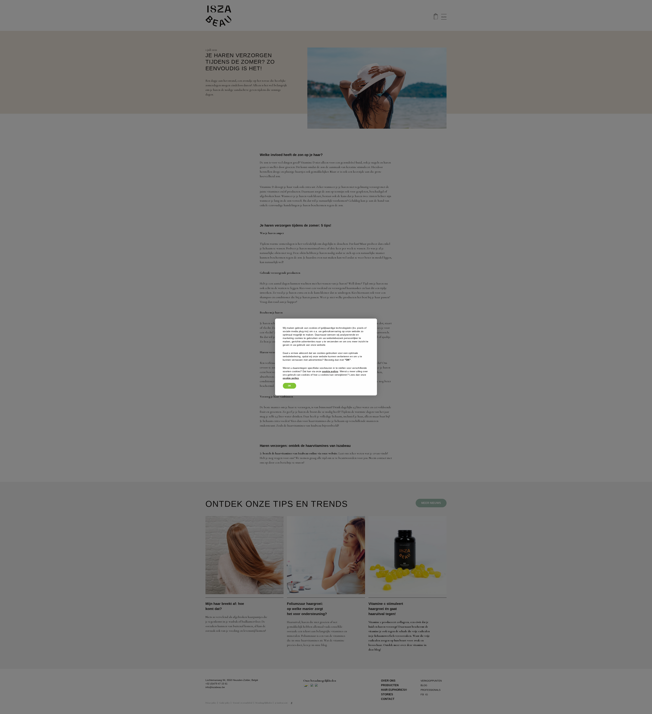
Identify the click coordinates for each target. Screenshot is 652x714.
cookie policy (330, 371)
